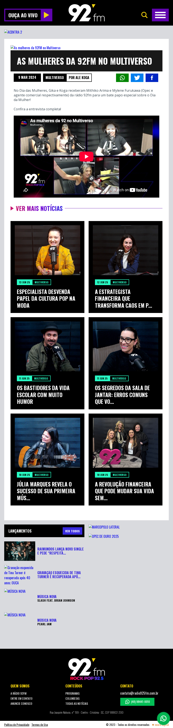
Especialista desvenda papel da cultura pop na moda (46, 298)
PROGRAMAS (72, 693)
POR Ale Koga (79, 77)
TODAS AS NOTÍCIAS (76, 703)
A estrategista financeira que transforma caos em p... (123, 298)
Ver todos (72, 531)
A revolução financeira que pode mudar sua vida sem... (124, 491)
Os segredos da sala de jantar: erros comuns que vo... (122, 394)
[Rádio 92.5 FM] (87, 12)
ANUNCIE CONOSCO (21, 703)
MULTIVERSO (55, 77)
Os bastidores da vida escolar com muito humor (43, 394)
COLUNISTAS (72, 698)
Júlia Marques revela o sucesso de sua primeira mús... (46, 491)
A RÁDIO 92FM (18, 693)
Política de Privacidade (16, 724)
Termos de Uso (39, 724)
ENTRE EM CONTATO (21, 698)
